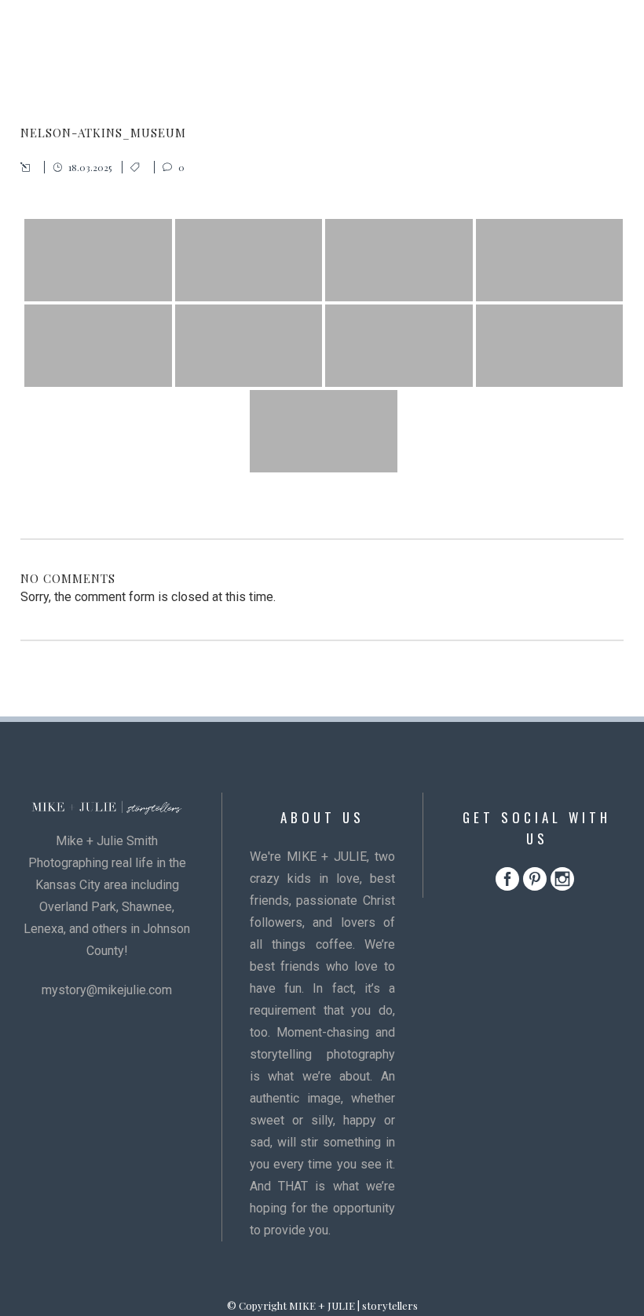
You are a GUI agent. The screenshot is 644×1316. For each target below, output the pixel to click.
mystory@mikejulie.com (107, 989)
